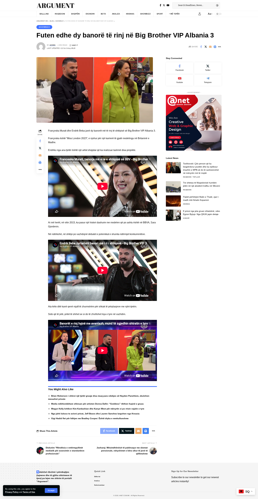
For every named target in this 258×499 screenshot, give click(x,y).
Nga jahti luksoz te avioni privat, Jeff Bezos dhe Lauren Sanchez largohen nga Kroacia (95, 413)
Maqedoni (187, 177)
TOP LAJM (196, 177)
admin (52, 45)
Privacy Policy (12, 492)
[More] (219, 46)
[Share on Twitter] (206, 46)
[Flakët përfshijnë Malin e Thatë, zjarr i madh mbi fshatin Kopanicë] (173, 201)
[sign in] (199, 13)
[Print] (215, 46)
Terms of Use (29, 492)
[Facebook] (160, 5)
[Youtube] (179, 80)
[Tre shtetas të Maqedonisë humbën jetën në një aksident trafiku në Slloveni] (173, 186)
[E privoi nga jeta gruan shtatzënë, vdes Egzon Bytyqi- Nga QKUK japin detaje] (173, 215)
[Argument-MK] (55, 6)
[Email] (210, 46)
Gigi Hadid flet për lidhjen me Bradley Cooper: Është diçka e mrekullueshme (90, 418)
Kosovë (186, 218)
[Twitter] (164, 5)
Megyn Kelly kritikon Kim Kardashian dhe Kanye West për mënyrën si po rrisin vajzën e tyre (97, 408)
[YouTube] (168, 5)
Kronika (186, 204)
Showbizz (44, 27)
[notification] (204, 13)
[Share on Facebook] (201, 46)
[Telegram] (208, 80)
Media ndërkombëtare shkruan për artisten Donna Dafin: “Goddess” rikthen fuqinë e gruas (97, 404)
